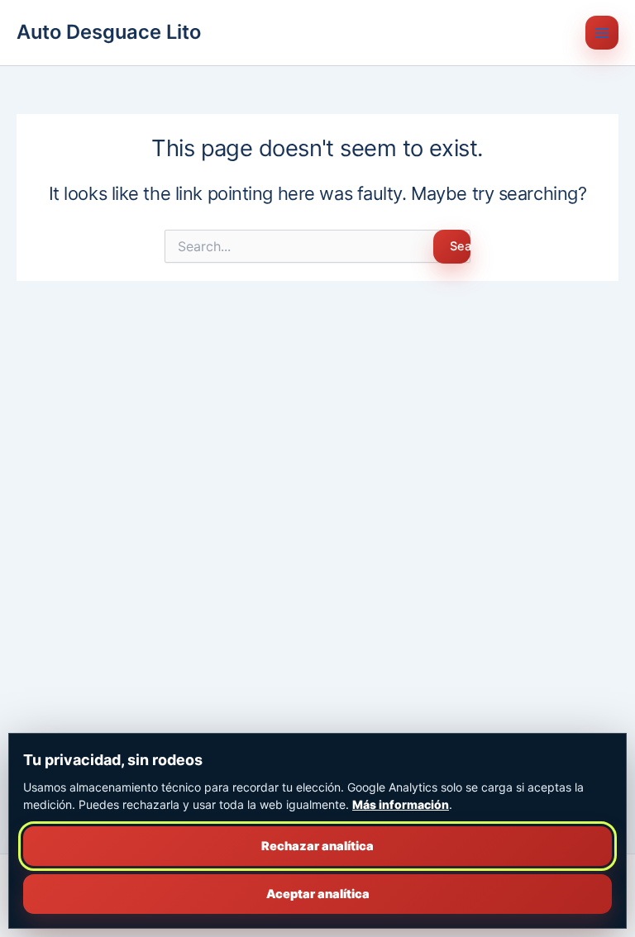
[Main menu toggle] (601, 32)
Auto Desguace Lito (109, 32)
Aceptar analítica (318, 894)
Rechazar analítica (317, 846)
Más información (400, 804)
